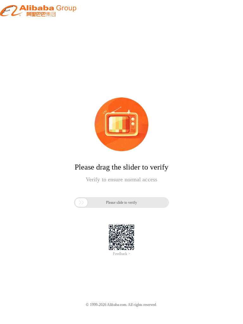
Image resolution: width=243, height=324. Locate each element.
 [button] (81, 202)
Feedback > (121, 254)
